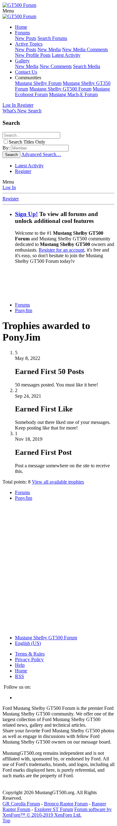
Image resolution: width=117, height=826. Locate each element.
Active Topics (28, 44)
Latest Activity (66, 55)
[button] (8, 10)
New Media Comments (85, 49)
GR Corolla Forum (21, 803)
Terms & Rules (30, 653)
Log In (9, 187)
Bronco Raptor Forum (66, 803)
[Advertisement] (59, 282)
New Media (49, 49)
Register (23, 171)
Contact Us (26, 72)
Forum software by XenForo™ (57, 812)
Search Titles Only (27, 142)
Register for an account (61, 250)
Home (21, 27)
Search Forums (52, 38)
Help (20, 665)
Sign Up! (26, 214)
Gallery (22, 60)
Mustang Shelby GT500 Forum (60, 88)
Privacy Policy (29, 659)
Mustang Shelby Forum (38, 83)
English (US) (28, 643)
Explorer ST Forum (53, 809)
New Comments (56, 66)
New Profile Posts (33, 55)
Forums (22, 32)
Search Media (86, 66)
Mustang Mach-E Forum (73, 94)
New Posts (25, 38)
